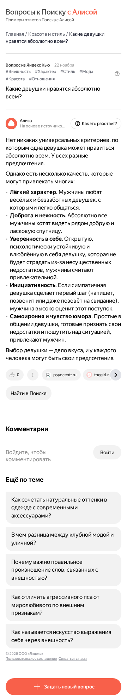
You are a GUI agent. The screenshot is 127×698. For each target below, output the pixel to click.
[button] (117, 73)
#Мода (86, 71)
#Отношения (42, 78)
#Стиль (67, 71)
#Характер (45, 71)
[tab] (15, 375)
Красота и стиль (46, 34)
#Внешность (18, 71)
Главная (15, 34)
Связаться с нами (73, 658)
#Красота (15, 78)
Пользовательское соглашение (31, 658)
